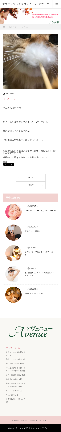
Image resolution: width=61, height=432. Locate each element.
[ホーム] (4, 26)
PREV (30, 177)
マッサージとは (13, 348)
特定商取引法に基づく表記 (15, 400)
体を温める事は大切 (14, 379)
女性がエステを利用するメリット (15, 353)
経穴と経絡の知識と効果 (15, 375)
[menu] (57, 4)
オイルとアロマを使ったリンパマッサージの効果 (15, 369)
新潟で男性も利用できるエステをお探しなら (15, 384)
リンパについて (12, 395)
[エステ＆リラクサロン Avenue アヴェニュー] (30, 338)
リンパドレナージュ (14, 391)
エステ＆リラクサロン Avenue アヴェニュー (35, 428)
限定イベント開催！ (33, 231)
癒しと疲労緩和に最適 (15, 363)
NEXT (30, 185)
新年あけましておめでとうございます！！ (39, 253)
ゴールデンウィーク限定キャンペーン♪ (40, 211)
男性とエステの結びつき (15, 359)
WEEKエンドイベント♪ (34, 293)
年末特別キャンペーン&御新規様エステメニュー (39, 274)
